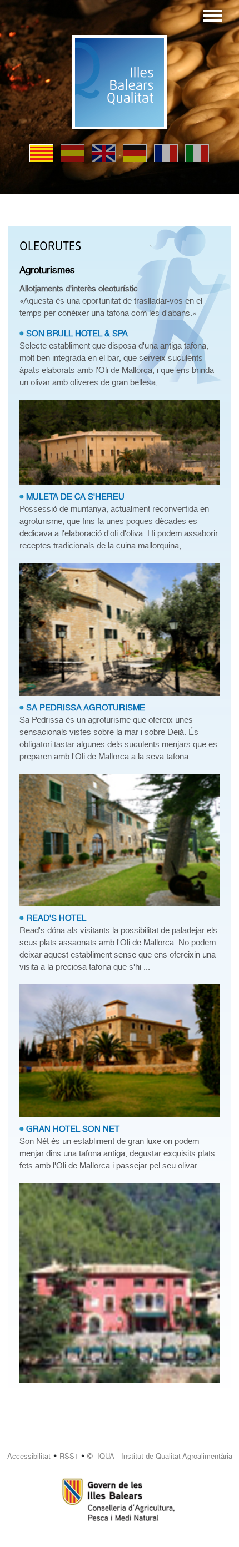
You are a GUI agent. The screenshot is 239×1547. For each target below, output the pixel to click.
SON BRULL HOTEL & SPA (77, 334)
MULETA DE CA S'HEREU (75, 497)
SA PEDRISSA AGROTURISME (85, 708)
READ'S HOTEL (56, 918)
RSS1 (68, 1456)
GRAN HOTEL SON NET (73, 1129)
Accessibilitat (29, 1456)
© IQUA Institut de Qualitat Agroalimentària (159, 1456)
